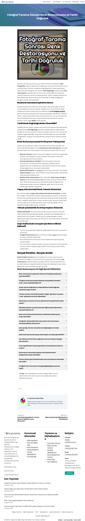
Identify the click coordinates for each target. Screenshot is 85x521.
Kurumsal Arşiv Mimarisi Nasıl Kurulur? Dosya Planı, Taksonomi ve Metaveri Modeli (31, 495)
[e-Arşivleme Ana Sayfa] (12, 433)
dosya (55, 235)
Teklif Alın (69, 473)
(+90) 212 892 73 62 (71, 448)
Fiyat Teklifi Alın (52, 462)
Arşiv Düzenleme (32, 447)
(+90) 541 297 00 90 (71, 454)
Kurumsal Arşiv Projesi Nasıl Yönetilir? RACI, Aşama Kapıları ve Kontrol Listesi (29, 506)
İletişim (60, 520)
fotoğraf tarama (59, 111)
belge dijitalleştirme (47, 366)
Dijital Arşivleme (32, 440)
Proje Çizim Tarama (53, 443)
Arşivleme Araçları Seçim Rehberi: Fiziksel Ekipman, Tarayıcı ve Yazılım (27, 483)
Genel (19, 388)
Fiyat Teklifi (77, 520)
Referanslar (51, 459)
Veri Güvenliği (31, 456)
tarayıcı (39, 170)
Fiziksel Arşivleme (32, 450)
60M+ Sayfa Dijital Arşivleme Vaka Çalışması (19, 500)
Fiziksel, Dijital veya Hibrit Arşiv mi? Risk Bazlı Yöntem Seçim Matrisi (26, 489)
